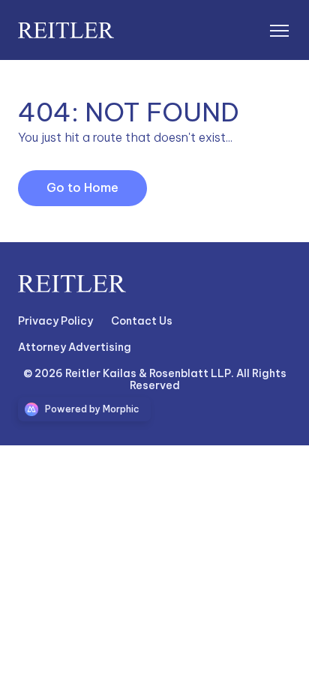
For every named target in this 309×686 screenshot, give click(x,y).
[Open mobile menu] (279, 30)
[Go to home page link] (72, 284)
